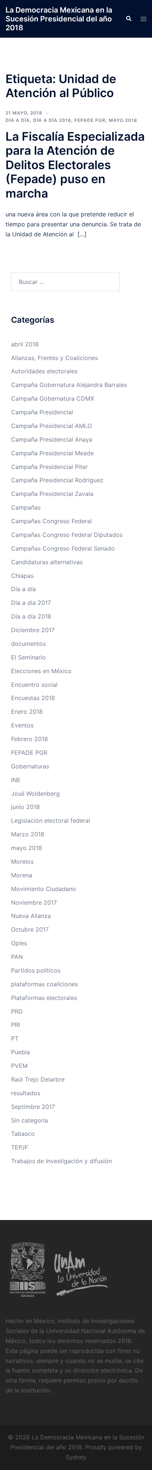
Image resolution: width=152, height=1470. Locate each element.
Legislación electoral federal (50, 820)
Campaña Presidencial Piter (49, 466)
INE (16, 780)
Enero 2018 (27, 711)
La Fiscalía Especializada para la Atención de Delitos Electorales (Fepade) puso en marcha (75, 165)
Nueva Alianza (31, 915)
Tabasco (23, 1133)
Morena (21, 875)
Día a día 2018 (52, 120)
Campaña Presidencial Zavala (52, 493)
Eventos (22, 725)
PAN (17, 956)
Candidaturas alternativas (47, 562)
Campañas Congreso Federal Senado (63, 548)
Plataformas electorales (44, 997)
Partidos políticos (36, 970)
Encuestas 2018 (33, 698)
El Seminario (28, 657)
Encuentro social (34, 684)
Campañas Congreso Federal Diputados (66, 534)
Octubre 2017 (30, 929)
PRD (17, 1011)
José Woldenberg (35, 793)
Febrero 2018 (29, 739)
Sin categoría (29, 1120)
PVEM (19, 1065)
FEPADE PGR (90, 120)
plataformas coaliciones (44, 984)
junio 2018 (25, 807)
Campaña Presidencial (42, 412)
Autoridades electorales (44, 371)
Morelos (22, 861)
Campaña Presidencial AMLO (51, 425)
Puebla (20, 1052)
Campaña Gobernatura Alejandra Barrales (69, 384)
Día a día (18, 120)
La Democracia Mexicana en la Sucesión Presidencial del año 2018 (59, 19)
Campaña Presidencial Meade (52, 453)
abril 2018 (25, 344)
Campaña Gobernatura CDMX (52, 398)
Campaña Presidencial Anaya (51, 439)
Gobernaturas (30, 766)
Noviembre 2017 (34, 902)
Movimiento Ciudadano (43, 888)
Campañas (26, 507)
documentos (28, 643)
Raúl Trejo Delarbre (38, 1079)
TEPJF (19, 1147)
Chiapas (22, 575)
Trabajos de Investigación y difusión (61, 1161)
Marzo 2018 (27, 834)
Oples (19, 943)
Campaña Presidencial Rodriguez (57, 480)
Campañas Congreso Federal (51, 521)
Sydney (76, 1457)
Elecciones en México (41, 671)
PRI (15, 1024)
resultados (25, 1093)
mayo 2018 (123, 120)
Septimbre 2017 (33, 1106)
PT (14, 1038)
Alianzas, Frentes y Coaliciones (54, 357)
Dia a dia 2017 (31, 602)
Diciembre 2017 (33, 630)
